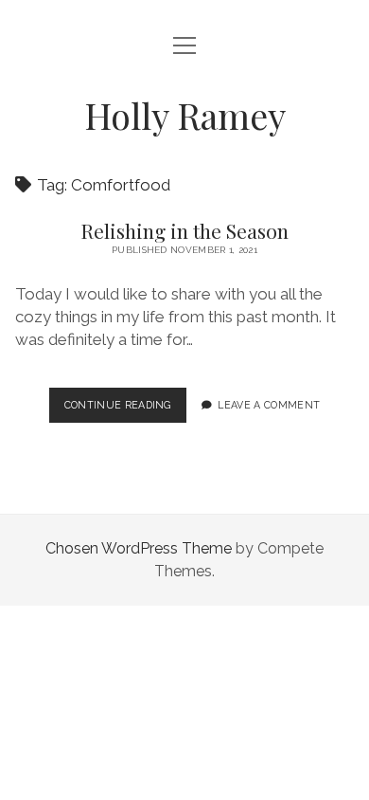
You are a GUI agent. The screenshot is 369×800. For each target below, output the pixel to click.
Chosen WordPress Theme (138, 548)
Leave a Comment (269, 404)
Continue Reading (122, 411)
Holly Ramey (185, 115)
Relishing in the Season (184, 230)
